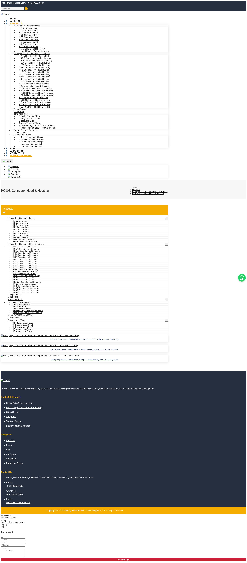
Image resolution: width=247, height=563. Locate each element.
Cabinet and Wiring (23, 135)
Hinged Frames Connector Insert (34, 51)
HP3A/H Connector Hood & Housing (35, 60)
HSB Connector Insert (29, 40)
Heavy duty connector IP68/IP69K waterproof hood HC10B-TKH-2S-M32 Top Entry (84, 349)
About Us (10, 441)
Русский (14, 166)
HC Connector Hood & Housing (33, 98)
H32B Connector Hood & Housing (34, 79)
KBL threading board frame (31, 137)
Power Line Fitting (21, 156)
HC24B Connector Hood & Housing (35, 107)
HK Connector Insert (28, 44)
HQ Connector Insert (28, 42)
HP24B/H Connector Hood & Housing (36, 95)
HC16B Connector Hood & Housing (35, 105)
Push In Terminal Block (29, 116)
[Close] (2, 537)
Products (16, 23)
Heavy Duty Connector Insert (27, 26)
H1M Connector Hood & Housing (34, 84)
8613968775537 (8, 518)
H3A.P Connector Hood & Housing (35, 58)
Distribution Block (27, 121)
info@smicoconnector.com (14, 3)
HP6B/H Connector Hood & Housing (35, 88)
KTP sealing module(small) (31, 139)
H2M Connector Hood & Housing (34, 86)
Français (14, 169)
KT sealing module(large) (30, 146)
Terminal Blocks (21, 114)
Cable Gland (19, 132)
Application (11, 454)
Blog (8, 450)
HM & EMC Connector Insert (32, 49)
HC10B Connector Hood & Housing (35, 102)
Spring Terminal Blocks (29, 118)
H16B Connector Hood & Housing (34, 74)
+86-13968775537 (35, 3)
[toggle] (4, 212)
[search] (26, 8)
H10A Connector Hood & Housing (34, 63)
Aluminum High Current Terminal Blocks (37, 125)
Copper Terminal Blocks (30, 123)
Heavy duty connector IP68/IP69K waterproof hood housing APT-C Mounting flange (84, 359)
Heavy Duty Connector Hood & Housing (32, 53)
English (8, 161)
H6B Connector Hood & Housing (34, 70)
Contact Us (11, 459)
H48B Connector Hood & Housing (34, 81)
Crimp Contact (20, 109)
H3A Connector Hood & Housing (34, 56)
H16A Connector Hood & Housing (34, 65)
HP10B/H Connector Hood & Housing (36, 91)
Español (14, 174)
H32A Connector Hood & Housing (34, 67)
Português (15, 172)
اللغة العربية (15, 177)
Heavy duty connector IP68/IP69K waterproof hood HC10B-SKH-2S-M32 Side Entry (85, 339)
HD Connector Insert (28, 33)
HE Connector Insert (28, 30)
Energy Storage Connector (26, 130)
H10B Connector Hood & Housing (34, 72)
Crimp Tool (19, 111)
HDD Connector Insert (29, 35)
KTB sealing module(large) (31, 142)
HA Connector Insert (28, 28)
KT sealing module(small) (30, 144)
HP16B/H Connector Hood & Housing (36, 93)
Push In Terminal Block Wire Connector (37, 128)
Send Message (123, 560)
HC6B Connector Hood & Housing (34, 100)
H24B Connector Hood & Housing (34, 77)
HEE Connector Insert (29, 37)
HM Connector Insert (28, 46)
